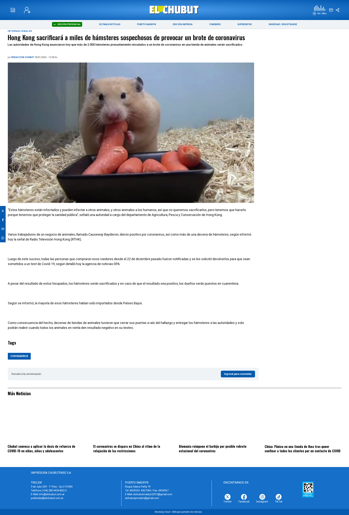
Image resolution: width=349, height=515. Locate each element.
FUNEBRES (215, 24)
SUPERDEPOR (244, 24)
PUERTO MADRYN (146, 24)
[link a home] (174, 9)
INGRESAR (274, 24)
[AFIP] (308, 489)
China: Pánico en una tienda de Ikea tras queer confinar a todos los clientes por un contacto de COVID (302, 448)
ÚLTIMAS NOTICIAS (109, 24)
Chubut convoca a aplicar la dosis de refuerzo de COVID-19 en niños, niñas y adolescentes (41, 448)
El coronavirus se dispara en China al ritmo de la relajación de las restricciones (126, 448)
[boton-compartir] (337, 10)
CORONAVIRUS (19, 356)
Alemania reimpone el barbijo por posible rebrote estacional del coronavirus (212, 448)
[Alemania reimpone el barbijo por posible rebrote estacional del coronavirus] (217, 422)
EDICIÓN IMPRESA (182, 24)
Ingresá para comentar (238, 373)
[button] (319, 10)
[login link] (27, 10)
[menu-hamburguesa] (13, 10)
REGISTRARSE (289, 24)
